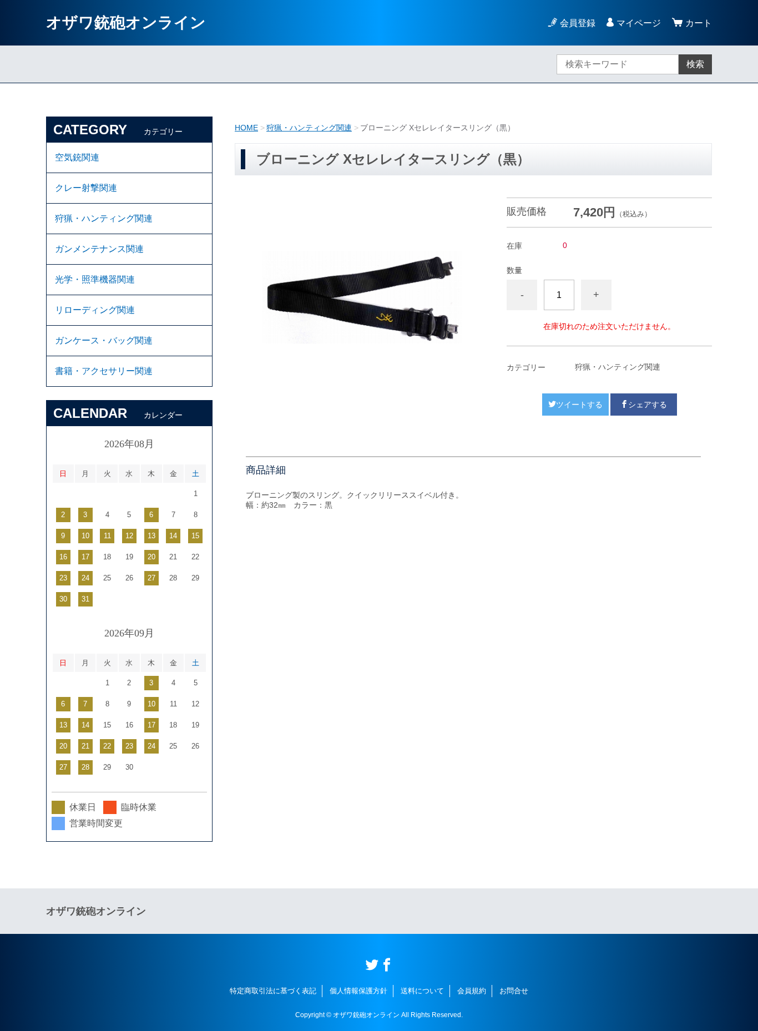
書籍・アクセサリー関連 (104, 371)
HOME (246, 127)
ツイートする (579, 404)
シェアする (647, 404)
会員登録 (577, 23)
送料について (422, 991)
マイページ (638, 23)
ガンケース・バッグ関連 (104, 340)
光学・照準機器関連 (95, 279)
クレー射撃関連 (86, 188)
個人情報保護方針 (358, 991)
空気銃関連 (77, 157)
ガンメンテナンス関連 (99, 249)
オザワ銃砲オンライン (126, 22)
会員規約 (471, 991)
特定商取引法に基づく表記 (273, 991)
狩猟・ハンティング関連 (309, 127)
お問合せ (513, 991)
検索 (695, 64)
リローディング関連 (95, 310)
